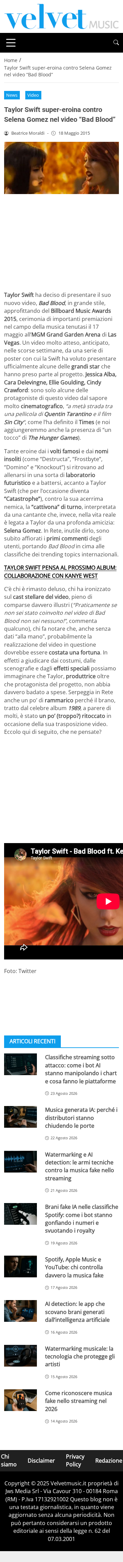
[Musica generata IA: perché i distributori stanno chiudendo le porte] (20, 1117)
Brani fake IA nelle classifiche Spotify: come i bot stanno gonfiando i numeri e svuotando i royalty (81, 1218)
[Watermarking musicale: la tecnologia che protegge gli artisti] (20, 1356)
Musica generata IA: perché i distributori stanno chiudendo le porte (81, 1117)
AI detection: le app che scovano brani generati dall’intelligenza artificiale (77, 1311)
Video (33, 95)
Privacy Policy (75, 1460)
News (11, 95)
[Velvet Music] (61, 16)
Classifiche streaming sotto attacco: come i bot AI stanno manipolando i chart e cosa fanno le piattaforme (81, 1069)
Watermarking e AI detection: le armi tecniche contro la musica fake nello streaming (79, 1166)
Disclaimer (41, 1460)
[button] (116, 42)
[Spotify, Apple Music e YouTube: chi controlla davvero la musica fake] (20, 1266)
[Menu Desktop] (11, 43)
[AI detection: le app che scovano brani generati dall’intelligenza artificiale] (20, 1311)
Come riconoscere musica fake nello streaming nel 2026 (78, 1401)
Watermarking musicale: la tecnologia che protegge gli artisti (80, 1356)
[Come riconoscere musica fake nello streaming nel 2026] (20, 1400)
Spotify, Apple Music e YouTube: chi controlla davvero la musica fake (74, 1267)
